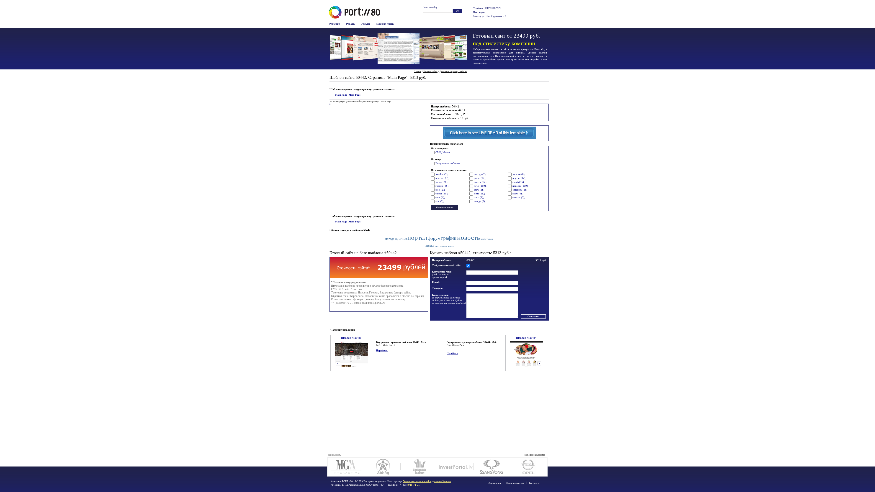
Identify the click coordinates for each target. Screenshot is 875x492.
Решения (334, 23)
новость (468, 237)
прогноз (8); (442, 178)
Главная (417, 71)
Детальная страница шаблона (453, 71)
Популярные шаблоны (447, 163)
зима (429, 245)
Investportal (455, 467)
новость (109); (520, 185)
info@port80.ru (376, 302)
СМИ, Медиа (442, 152)
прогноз (401, 238)
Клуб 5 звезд (382, 467)
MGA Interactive (346, 467)
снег (437, 246)
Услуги (365, 23)
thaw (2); (479, 189)
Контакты (534, 483)
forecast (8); (518, 174)
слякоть (443, 246)
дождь (450, 246)
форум (434, 238)
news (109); (480, 185)
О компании (494, 483)
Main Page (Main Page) (348, 94)
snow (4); (517, 193)
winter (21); (441, 193)
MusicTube (419, 467)
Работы (350, 23)
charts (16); (518, 182)
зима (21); (479, 193)
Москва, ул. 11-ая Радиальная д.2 (489, 16)
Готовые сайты (385, 23)
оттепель (489, 239)
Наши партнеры (515, 483)
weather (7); (441, 174)
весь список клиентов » (536, 455)
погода (389, 238)
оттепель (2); (519, 189)
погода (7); (480, 174)
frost (483, 239)
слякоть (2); (518, 197)
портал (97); (519, 178)
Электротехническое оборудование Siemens (427, 481)
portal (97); (480, 178)
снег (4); (440, 197)
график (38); (442, 185)
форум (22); (480, 182)
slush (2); (479, 197)
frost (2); (440, 189)
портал (417, 237)
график (448, 238)
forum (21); (441, 182)
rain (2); (439, 201)
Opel (528, 467)
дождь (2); (480, 201)
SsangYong (492, 467)
